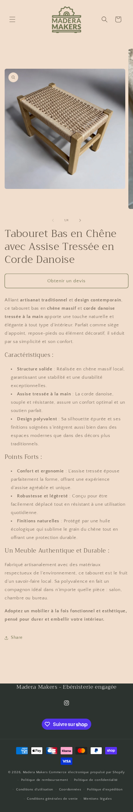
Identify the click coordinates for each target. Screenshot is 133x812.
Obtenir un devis (66, 281)
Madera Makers (35, 772)
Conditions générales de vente (52, 799)
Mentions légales (98, 799)
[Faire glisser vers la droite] (80, 220)
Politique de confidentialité (96, 780)
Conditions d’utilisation (34, 789)
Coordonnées (70, 789)
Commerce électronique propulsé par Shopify (87, 772)
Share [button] (17, 637)
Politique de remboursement (44, 780)
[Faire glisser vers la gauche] (53, 220)
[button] (12, 19)
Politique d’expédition (104, 789)
